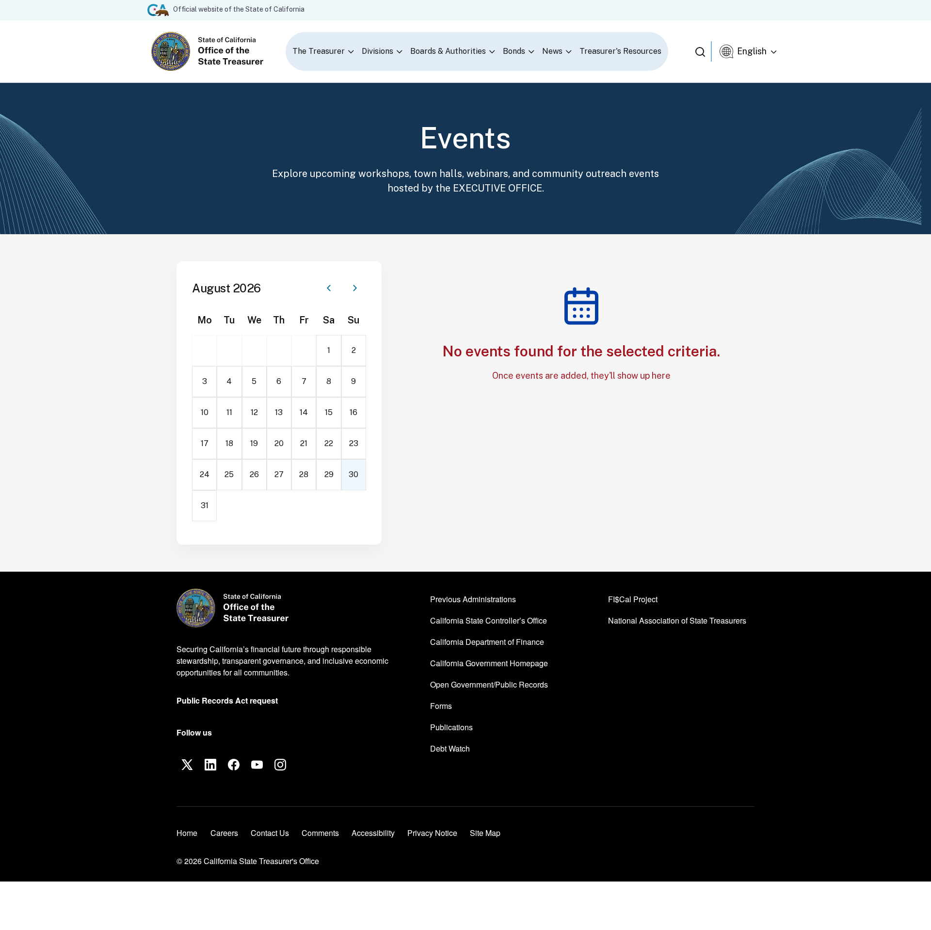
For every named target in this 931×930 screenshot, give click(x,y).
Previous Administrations (473, 599)
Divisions (377, 51)
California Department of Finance (487, 641)
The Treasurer (318, 51)
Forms (441, 705)
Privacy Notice (432, 832)
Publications (451, 727)
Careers (224, 832)
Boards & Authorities (448, 51)
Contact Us (270, 832)
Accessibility (373, 832)
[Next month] (355, 288)
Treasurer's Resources (620, 51)
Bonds (514, 51)
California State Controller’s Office (488, 620)
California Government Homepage (489, 663)
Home (187, 832)
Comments (320, 832)
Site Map (485, 832)
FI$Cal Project (633, 599)
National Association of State (677, 620)
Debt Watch (450, 748)
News (552, 51)
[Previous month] (329, 288)
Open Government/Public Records (489, 684)
